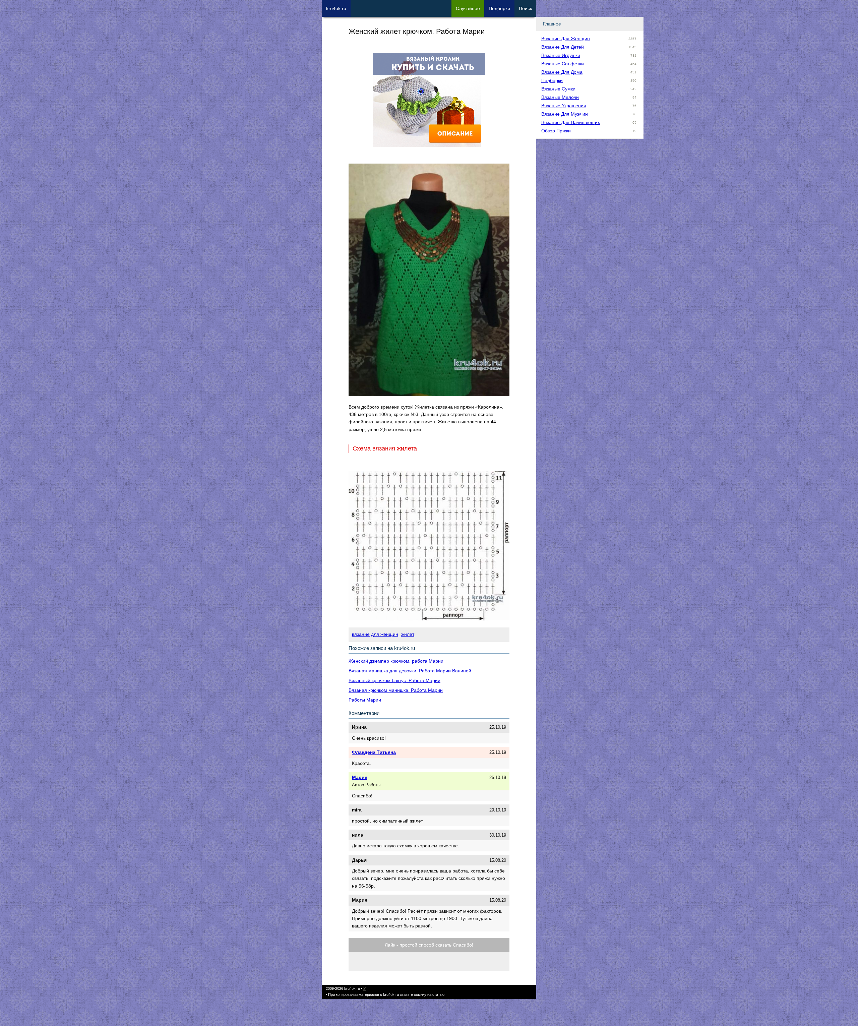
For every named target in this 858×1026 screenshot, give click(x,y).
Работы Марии (365, 700)
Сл (468, 8)
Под (499, 8)
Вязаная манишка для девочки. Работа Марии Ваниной (410, 670)
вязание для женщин (375, 634)
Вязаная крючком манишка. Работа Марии (396, 690)
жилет (407, 634)
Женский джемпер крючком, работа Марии (396, 661)
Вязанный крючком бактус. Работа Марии (394, 680)
